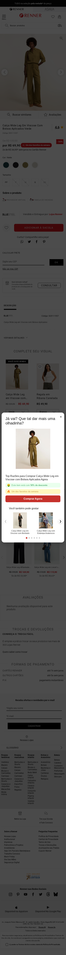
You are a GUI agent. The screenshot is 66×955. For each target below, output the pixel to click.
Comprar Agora (33, 498)
